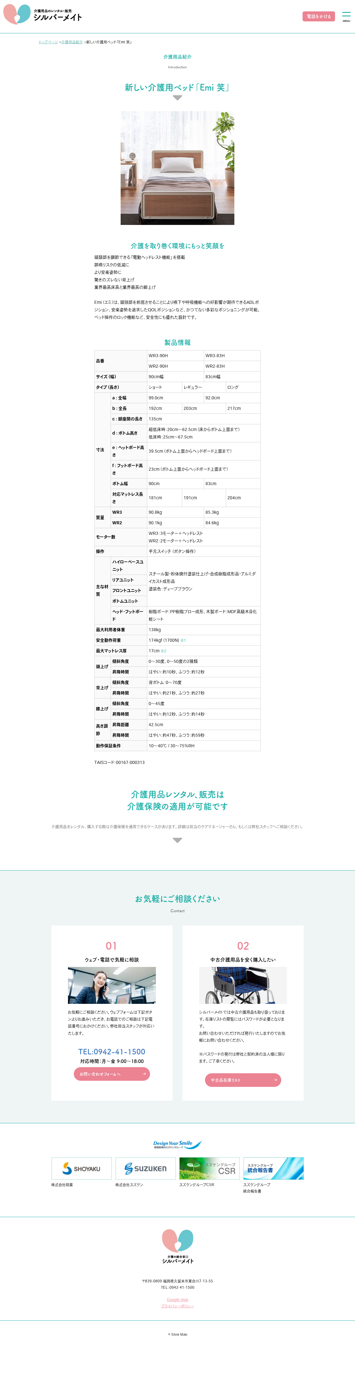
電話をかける (319, 16)
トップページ (48, 42)
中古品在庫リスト (226, 1080)
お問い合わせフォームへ (100, 1074)
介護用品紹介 (72, 42)
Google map (177, 1300)
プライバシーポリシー (177, 1306)
